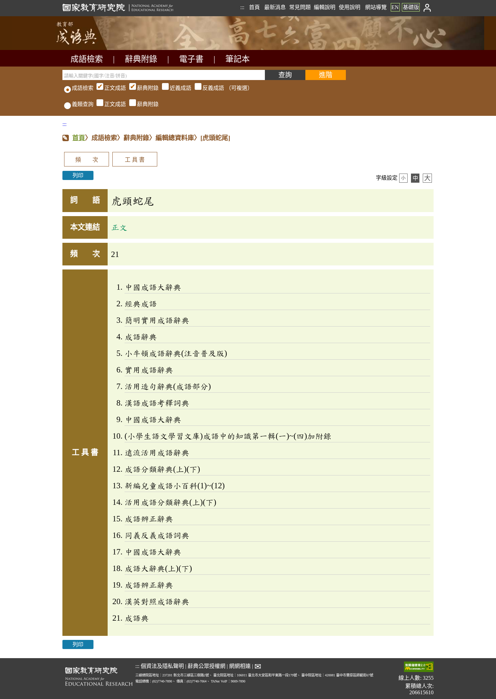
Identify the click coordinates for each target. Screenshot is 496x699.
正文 (119, 227)
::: (242, 7)
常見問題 (300, 7)
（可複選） (178, 88)
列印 (78, 175)
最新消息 (275, 7)
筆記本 (237, 59)
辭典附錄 (141, 59)
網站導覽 (376, 7)
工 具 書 (135, 160)
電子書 (191, 59)
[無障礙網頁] (419, 667)
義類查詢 (82, 104)
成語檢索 (87, 59)
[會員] (427, 7)
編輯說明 (324, 7)
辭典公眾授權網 (206, 666)
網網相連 (240, 666)
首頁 (254, 7)
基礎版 (411, 7)
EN (395, 7)
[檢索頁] (96, 48)
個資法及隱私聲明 (162, 666)
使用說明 (349, 7)
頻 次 (86, 160)
